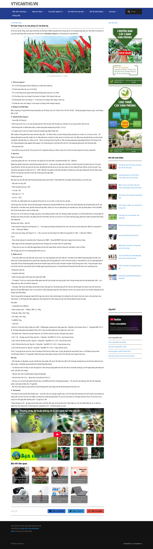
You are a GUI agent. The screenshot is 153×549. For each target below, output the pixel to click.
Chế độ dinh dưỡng (96, 12)
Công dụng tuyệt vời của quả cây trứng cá (121, 356)
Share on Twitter (78, 511)
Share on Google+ (97, 511)
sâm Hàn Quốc (113, 23)
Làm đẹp (112, 12)
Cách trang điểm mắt (115, 338)
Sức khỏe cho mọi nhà (75, 12)
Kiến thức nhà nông (19, 12)
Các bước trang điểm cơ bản (117, 347)
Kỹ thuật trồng (16, 23)
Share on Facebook (58, 511)
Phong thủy (16, 15)
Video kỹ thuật (37, 12)
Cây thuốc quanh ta (55, 12)
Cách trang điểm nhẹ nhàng (117, 342)
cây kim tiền (23, 528)
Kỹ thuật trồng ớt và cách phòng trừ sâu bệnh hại (29, 26)
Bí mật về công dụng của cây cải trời (130, 225)
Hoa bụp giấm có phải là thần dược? (119, 351)
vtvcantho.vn (24, 4)
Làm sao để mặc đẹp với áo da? (129, 235)
